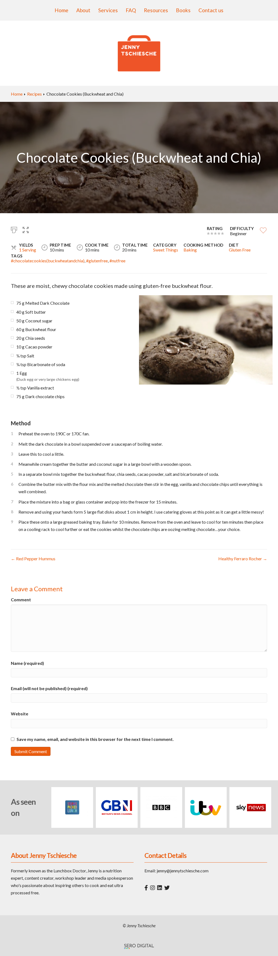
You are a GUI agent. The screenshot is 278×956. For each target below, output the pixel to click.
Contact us (210, 10)
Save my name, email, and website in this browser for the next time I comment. (95, 739)
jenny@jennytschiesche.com (182, 870)
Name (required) (27, 663)
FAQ (131, 10)
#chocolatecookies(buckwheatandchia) (47, 260)
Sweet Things (165, 249)
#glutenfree (97, 260)
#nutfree (117, 260)
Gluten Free (240, 249)
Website (19, 713)
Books (183, 10)
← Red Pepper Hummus (33, 558)
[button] (26, 229)
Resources (156, 10)
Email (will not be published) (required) (49, 688)
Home (61, 10)
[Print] (14, 229)
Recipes (34, 93)
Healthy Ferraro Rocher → (242, 558)
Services (108, 10)
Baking (190, 249)
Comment (21, 599)
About (83, 10)
